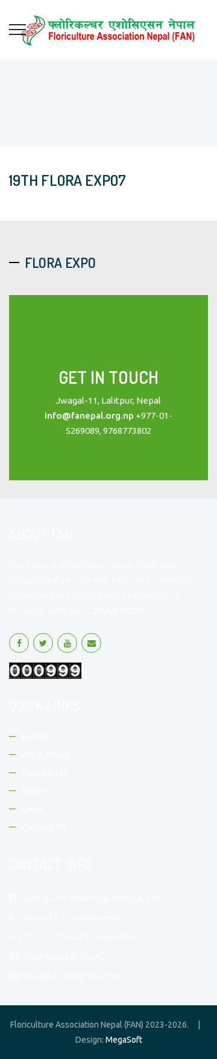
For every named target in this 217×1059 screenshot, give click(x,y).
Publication (45, 773)
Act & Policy (46, 754)
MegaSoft (123, 1040)
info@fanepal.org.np (89, 415)
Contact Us (44, 827)
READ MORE (119, 610)
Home (35, 736)
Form (33, 791)
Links (32, 809)
